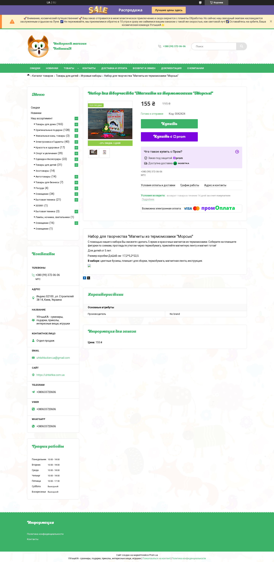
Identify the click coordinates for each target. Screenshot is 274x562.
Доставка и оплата (114, 68)
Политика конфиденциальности (45, 534)
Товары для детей (67, 75)
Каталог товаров (42, 75)
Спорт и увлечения (46, 153)
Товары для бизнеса (47, 182)
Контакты (89, 68)
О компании (195, 68)
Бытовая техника (45, 199)
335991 (39, 205)
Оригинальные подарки (49, 130)
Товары (69, 68)
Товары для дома (46, 124)
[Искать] (241, 46)
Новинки (52, 68)
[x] (88, 278)
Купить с (162, 137)
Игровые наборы (91, 75)
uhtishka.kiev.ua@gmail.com (53, 357)
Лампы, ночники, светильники (53, 217)
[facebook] (84, 278)
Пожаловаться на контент (156, 558)
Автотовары (43, 176)
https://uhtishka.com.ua (50, 374)
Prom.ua (153, 555)
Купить (169, 124)
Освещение (42, 193)
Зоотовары (42, 170)
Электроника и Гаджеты (50, 141)
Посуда (40, 188)
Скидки (35, 68)
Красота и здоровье (47, 147)
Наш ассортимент (42, 118)
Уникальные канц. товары (50, 135)
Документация (171, 68)
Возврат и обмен (144, 68)
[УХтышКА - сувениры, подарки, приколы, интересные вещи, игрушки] (38, 46)
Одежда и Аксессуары (48, 159)
